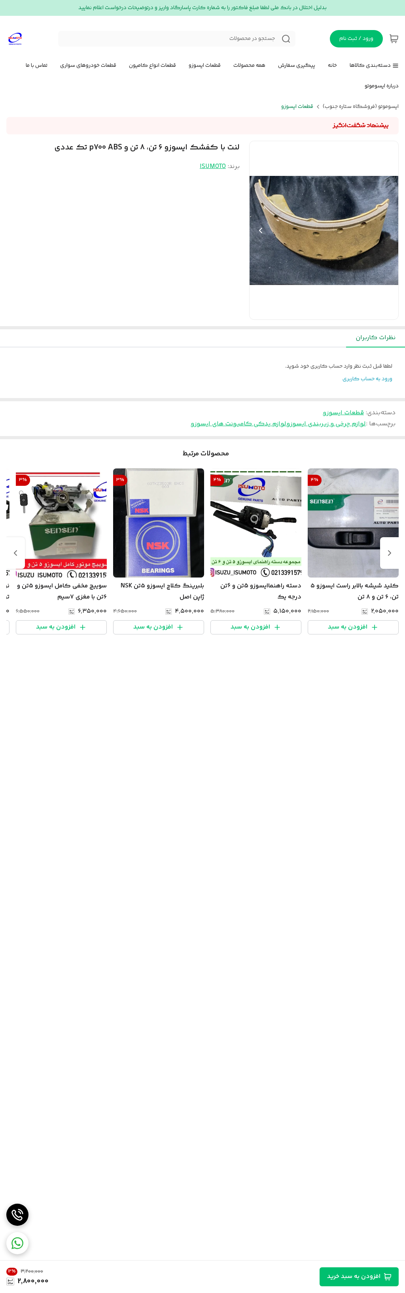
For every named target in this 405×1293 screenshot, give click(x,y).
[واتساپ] (17, 1243)
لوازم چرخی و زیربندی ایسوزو (326, 424)
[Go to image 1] (327, 311)
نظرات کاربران (376, 338)
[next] (15, 553)
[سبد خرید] (394, 38)
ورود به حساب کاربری (367, 379)
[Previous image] (260, 230)
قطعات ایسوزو (297, 107)
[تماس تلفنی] (17, 1215)
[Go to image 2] (317, 311)
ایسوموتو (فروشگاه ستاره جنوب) (361, 107)
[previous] (389, 553)
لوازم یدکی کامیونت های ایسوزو (238, 424)
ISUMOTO (213, 167)
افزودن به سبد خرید (353, 1277)
